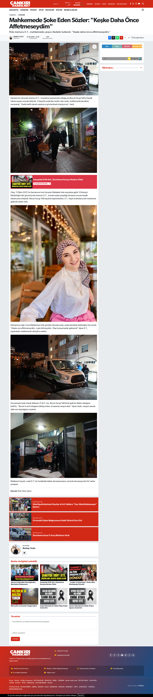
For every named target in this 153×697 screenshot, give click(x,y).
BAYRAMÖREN (25, 687)
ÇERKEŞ (34, 687)
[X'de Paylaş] (113, 37)
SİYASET (33, 10)
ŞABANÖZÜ (83, 687)
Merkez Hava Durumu (21, 668)
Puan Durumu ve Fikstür (87, 668)
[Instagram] (118, 655)
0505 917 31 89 (62, 651)
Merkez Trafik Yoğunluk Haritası (57, 668)
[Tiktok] (126, 655)
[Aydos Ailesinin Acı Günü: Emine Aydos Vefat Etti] (83, 596)
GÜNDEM (24, 10)
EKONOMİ (49, 10)
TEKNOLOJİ (30, 683)
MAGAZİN (93, 680)
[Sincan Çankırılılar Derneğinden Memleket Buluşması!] (24, 573)
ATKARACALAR (14, 687)
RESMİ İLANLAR (70, 10)
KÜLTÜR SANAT (83, 680)
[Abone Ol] (137, 37)
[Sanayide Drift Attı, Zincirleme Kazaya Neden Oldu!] (53, 573)
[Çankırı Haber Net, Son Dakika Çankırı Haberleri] (20, 3)
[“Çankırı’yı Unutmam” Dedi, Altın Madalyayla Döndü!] (83, 573)
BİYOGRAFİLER (38, 680)
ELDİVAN (40, 687)
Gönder (15, 639)
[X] (114, 655)
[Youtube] (122, 655)
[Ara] (143, 4)
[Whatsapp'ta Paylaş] (117, 37)
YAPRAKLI (91, 687)
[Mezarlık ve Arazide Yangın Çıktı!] (24, 596)
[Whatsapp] (129, 655)
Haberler (12, 15)
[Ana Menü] (143, 10)
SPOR (41, 10)
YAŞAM (49, 683)
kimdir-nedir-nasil (71, 680)
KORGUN (62, 687)
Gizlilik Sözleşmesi (26, 680)
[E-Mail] (24, 553)
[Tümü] (141, 68)
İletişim (16, 680)
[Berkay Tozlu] (16, 549)
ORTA (76, 687)
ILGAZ (47, 687)
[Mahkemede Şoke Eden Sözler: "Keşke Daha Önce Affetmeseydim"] (53, 69)
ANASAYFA (13, 10)
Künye (11, 680)
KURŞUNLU (69, 687)
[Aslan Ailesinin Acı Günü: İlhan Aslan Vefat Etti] (53, 596)
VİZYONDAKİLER (40, 683)
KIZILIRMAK (53, 687)
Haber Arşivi (51, 672)
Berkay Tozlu (29, 548)
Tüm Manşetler (118, 668)
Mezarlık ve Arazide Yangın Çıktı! (24, 606)
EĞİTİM (59, 10)
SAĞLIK (11, 683)
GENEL (54, 680)
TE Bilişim (141, 685)
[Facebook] (111, 655)
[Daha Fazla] (121, 37)
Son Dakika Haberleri (20, 672)
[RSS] (133, 655)
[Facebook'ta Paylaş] (109, 37)
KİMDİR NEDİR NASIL (15, 689)
